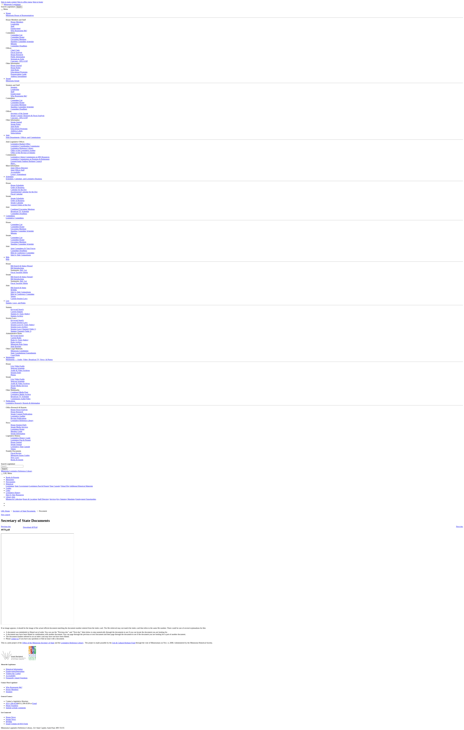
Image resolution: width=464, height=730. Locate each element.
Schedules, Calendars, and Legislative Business (24, 179)
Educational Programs (19, 72)
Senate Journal (16, 122)
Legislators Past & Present (21, 440)
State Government (22, 486)
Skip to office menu (24, 2)
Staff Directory (43, 499)
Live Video (15, 366)
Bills (7, 257)
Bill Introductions (17, 268)
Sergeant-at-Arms (17, 59)
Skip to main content (9, 2)
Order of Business (17, 187)
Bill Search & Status (18, 288)
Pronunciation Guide (18, 74)
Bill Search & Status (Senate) (22, 277)
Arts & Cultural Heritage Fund (123, 643)
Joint (7, 135)
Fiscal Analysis (16, 52)
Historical (9, 484)
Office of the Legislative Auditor (23, 150)
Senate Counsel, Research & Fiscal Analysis (27, 116)
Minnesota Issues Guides (20, 455)
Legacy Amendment (18, 174)
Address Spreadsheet (19, 76)
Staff (12, 26)
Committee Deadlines (19, 46)
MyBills (14, 290)
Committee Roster (17, 37)
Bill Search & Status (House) (22, 266)
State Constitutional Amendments (23, 353)
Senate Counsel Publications (21, 414)
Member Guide (16, 431)
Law (7, 301)
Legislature (10, 486)
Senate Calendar (17, 203)
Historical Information (14, 669)
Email (34, 703)
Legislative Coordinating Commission (25, 146)
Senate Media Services (19, 386)
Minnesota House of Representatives (20, 15)
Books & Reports (12, 477)
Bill (21, 270)
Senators (14, 87)
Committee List (16, 35)
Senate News (11, 719)
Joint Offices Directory (19, 168)
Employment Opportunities (85, 499)
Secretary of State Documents (24, 511)
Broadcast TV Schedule (20, 211)
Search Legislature (8, 7)
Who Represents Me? (19, 31)
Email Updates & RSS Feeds (17, 724)
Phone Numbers (12, 706)
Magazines (10, 480)
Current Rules (16, 338)
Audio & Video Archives (20, 370)
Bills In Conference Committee (22, 253)
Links (8, 490)
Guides (8, 488)
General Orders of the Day (21, 205)
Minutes (14, 44)
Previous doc (6, 527)
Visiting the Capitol (13, 674)
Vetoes (13, 296)
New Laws (15, 458)
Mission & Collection (14, 499)
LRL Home (5, 511)
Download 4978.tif (30, 527)
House (8, 13)
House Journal (16, 65)
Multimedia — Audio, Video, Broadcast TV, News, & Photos (29, 360)
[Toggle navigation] (2, 9)
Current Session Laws (19, 299)
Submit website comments (16, 708)
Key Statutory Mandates (65, 499)
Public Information (18, 57)
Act (25, 270)
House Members (17, 22)
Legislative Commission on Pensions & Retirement (30, 159)
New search (5, 515)
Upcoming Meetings (18, 39)
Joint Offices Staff (17, 170)
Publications (10, 401)
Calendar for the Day (19, 190)
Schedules (10, 177)
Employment (15, 28)
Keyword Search (17, 309)
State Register (16, 346)
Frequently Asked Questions (16, 678)
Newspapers (10, 482)
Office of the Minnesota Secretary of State (38, 643)
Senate (8, 79)
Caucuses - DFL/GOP (19, 61)
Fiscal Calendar (16, 194)
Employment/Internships (15, 671)
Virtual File (64, 486)
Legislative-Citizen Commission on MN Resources (30, 157)
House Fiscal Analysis (19, 410)
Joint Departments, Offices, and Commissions (23, 137)
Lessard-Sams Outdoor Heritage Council (26, 161)
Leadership (15, 24)
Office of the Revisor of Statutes (23, 153)
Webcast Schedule (18, 368)
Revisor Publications (18, 418)
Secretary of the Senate (19, 113)
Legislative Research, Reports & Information (23, 403)
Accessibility (15, 172)
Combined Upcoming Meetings (23, 209)
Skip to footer (38, 2)
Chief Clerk (15, 50)
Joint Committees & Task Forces (23, 248)
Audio (22, 366)
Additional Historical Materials (81, 486)
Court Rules (15, 355)
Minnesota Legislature (12, 4)
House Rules (15, 68)
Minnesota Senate (12, 81)
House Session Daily (19, 425)
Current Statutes (17, 312)
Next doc (459, 527)
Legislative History (13, 493)
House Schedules (17, 185)
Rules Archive (16, 342)
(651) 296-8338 (12, 703)
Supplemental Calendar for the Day (24, 192)
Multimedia (10, 357)
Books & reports (17, 460)
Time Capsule (54, 486)
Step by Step (10, 495)
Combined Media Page (19, 392)
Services (53, 499)
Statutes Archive (17, 316)
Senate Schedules (17, 198)
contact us (15, 639)
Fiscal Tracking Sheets (19, 272)
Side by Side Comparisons (21, 255)
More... (13, 164)
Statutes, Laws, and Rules (15, 303)
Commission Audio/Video (20, 399)
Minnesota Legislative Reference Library (16, 471)
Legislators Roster (17, 429)
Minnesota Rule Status (19, 344)
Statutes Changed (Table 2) (21, 331)
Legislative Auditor (18, 416)
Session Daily (16, 373)
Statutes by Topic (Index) (20, 314)
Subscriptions (16, 133)
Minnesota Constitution (19, 351)
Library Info (10, 497)
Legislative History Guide (20, 438)
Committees (10, 216)
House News (11, 717)
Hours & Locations (30, 499)
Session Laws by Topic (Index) (22, 325)
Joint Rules (15, 70)
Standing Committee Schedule (22, 42)
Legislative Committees (15, 218)
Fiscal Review (16, 453)
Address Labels (16, 131)
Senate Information (18, 434)
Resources (20, 495)
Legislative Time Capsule (20, 447)
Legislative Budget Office (20, 144)
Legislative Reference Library (22, 148)
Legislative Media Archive (21, 394)
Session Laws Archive (19, 327)
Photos (13, 375)
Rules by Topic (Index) (19, 340)
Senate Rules (16, 124)
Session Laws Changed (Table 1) (23, 329)
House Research (17, 55)
